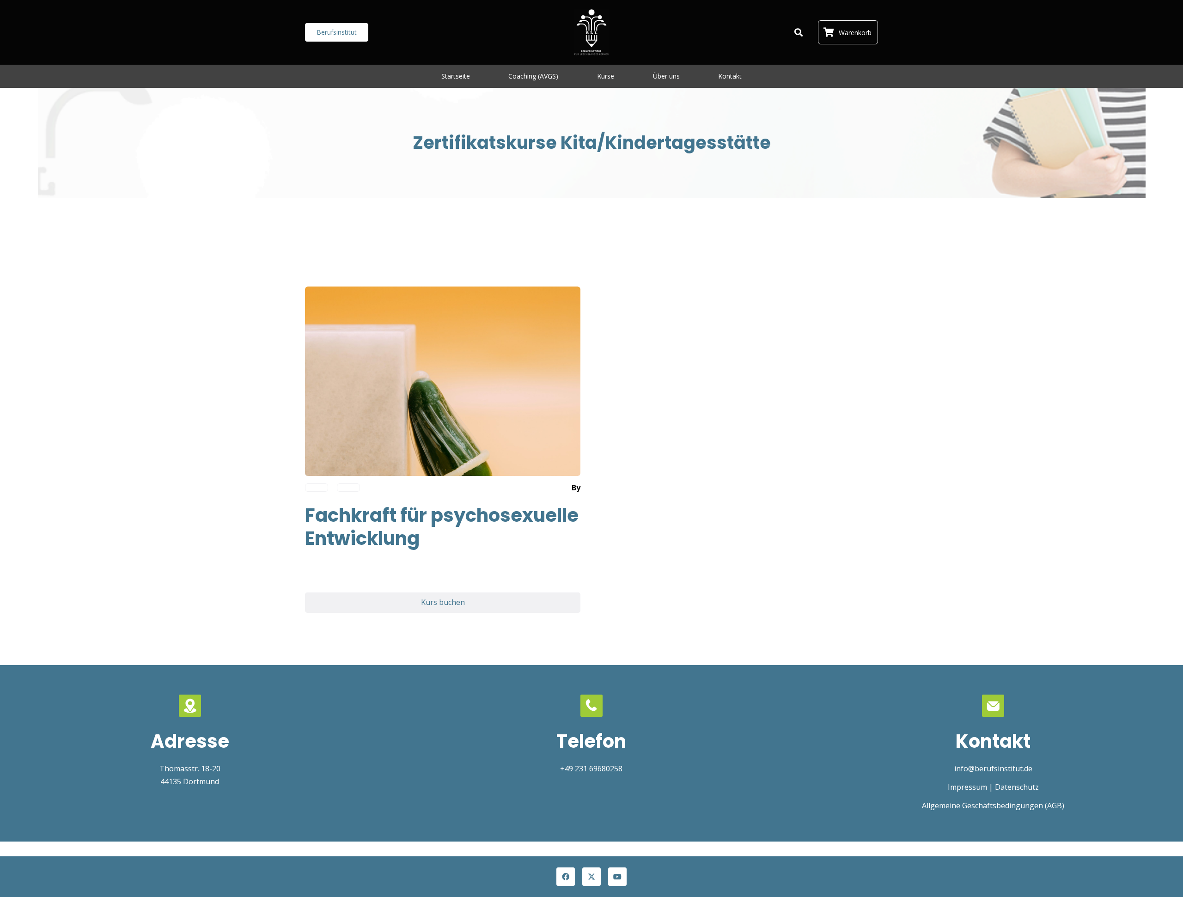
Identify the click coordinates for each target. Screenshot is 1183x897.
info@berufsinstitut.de (993, 768)
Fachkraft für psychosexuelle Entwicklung (442, 526)
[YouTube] (617, 876)
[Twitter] (591, 876)
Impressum (967, 787)
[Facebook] (565, 876)
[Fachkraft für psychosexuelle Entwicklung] (442, 293)
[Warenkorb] (828, 32)
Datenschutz (1017, 787)
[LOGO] (591, 32)
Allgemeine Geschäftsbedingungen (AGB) (993, 805)
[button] (798, 32)
